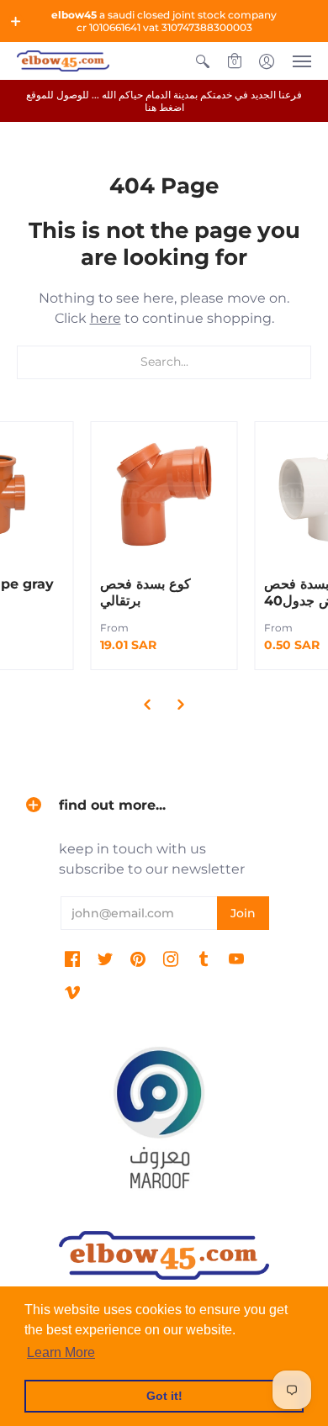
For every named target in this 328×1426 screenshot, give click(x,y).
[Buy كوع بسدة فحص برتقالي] (164, 494)
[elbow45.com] (63, 61)
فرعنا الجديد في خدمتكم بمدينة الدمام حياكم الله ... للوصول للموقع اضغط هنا (164, 101)
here (105, 318)
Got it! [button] (164, 1395)
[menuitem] (203, 61)
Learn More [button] (61, 1352)
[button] (16, 21)
